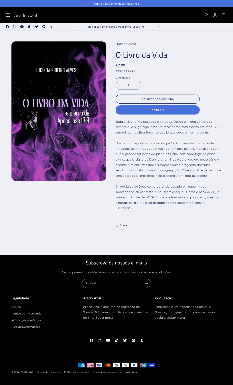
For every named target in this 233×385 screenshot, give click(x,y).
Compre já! (157, 109)
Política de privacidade (77, 372)
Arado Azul (27, 372)
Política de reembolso (48, 372)
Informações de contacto (107, 372)
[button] (8, 15)
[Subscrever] (146, 283)
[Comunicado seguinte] (159, 26)
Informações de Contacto (28, 320)
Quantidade (123, 78)
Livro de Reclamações (25, 327)
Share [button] (124, 225)
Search (16, 307)
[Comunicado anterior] (74, 26)
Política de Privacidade (26, 313)
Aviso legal (131, 372)
